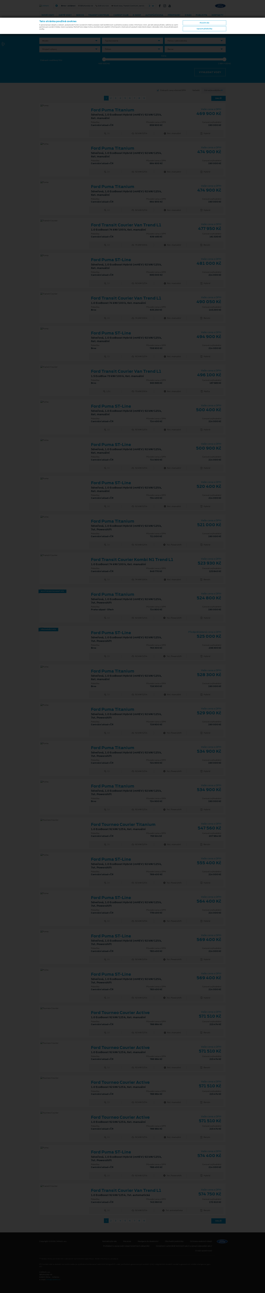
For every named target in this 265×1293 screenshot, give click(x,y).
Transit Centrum (98, 15)
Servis (80, 15)
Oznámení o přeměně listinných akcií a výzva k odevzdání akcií (184, 1246)
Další (218, 98)
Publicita (201, 15)
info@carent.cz (53, 1279)
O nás (188, 15)
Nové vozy (48, 15)
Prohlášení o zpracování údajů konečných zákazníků (126, 1246)
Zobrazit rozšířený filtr (51, 60)
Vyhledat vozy (210, 72)
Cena (163, 56)
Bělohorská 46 (102, 6)
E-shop (137, 15)
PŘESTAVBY (174, 15)
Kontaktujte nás (109, 1241)
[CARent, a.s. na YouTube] (170, 5)
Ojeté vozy (65, 15)
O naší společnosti (203, 1251)
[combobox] (69, 41)
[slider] (104, 59)
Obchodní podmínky (174, 1241)
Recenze (127, 1241)
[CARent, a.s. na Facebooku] (160, 5)
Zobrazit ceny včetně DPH (173, 90)
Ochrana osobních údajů (201, 1241)
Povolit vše (204, 23)
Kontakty (217, 15)
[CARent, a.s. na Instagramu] (165, 5)
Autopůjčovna (154, 15)
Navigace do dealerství (148, 1241)
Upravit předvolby (204, 29)
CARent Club (120, 15)
